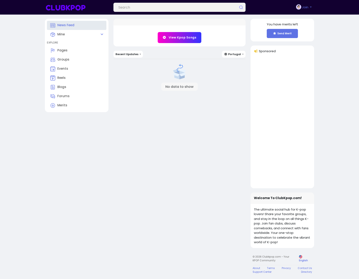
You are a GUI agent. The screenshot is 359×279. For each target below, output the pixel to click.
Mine (61, 34)
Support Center (262, 272)
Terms (271, 268)
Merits (62, 105)
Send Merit (284, 33)
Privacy (286, 268)
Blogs (61, 87)
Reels (61, 78)
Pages (62, 50)
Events (62, 68)
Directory (306, 272)
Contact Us (305, 268)
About (256, 268)
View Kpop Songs (182, 37)
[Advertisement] (282, 122)
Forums (63, 96)
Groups (63, 59)
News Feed (65, 25)
